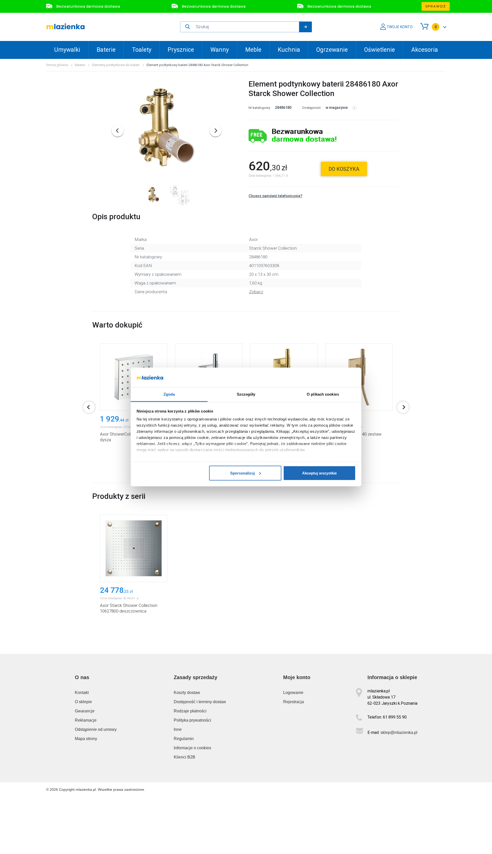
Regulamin (184, 738)
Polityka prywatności (192, 720)
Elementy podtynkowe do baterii (116, 65)
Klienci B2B (184, 757)
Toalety (141, 49)
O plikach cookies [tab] (323, 394)
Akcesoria (424, 49)
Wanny (219, 49)
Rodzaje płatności (190, 711)
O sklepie (83, 702)
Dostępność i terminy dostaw (200, 702)
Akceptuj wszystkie (319, 473)
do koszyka (344, 169)
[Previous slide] (117, 130)
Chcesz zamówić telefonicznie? (275, 196)
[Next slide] (215, 130)
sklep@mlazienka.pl (399, 732)
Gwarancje (85, 711)
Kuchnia (289, 49)
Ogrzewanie (332, 49)
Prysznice (181, 49)
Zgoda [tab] (169, 394)
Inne (178, 729)
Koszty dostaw (187, 692)
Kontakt (82, 692)
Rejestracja (293, 702)
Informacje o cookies (192, 748)
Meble (253, 49)
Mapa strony (86, 738)
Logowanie (293, 692)
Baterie (106, 49)
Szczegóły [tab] (246, 394)
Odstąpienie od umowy (96, 729)
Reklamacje (86, 720)
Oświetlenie (379, 49)
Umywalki (67, 49)
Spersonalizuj (242, 473)
